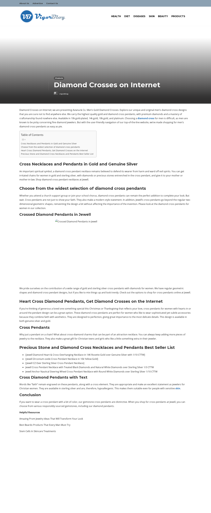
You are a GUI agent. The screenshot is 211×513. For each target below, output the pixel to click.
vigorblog (63, 94)
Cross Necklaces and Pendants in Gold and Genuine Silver (49, 143)
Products (178, 16)
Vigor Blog (187, 508)
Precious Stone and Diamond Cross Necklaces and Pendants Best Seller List (57, 154)
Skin (152, 16)
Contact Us (52, 3)
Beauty (163, 16)
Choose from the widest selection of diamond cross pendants (50, 147)
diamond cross (146, 118)
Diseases (139, 16)
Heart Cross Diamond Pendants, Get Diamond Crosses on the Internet (54, 150)
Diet (127, 16)
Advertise (38, 3)
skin (177, 388)
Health (116, 16)
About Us (24, 3)
